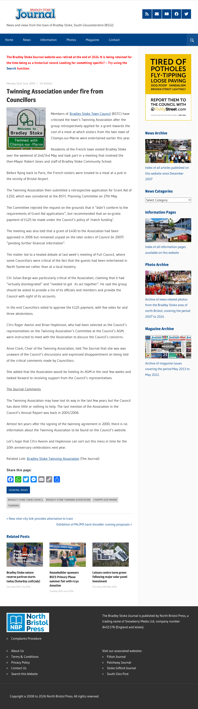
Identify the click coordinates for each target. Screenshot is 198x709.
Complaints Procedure (26, 638)
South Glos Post (118, 674)
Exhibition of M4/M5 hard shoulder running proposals (93, 524)
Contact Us (18, 668)
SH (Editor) (46, 83)
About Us (17, 651)
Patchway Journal (119, 662)
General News (18, 490)
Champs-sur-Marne (105, 499)
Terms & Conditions (24, 657)
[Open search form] (192, 40)
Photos (71, 40)
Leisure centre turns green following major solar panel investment (109, 577)
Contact (114, 40)
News (27, 40)
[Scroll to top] (191, 702)
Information (48, 40)
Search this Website (24, 674)
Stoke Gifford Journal (121, 668)
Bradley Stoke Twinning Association (53, 459)
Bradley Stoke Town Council (90, 114)
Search (11, 68)
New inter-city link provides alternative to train (41, 518)
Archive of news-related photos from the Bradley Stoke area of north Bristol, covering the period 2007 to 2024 (167, 307)
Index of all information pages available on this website (165, 250)
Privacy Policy (20, 662)
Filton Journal (116, 657)
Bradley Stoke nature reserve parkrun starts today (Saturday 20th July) (23, 577)
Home (9, 40)
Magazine (92, 40)
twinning (13, 505)
